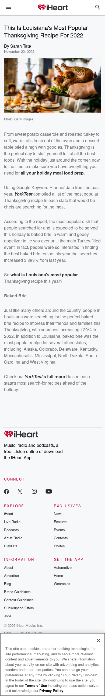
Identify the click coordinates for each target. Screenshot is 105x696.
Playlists (11, 545)
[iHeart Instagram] (34, 491)
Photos (59, 545)
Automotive (63, 567)
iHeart (8, 513)
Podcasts (11, 529)
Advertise (11, 575)
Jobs (8, 615)
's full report (55, 376)
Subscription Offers (19, 607)
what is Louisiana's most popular (44, 275)
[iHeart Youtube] (49, 491)
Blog (7, 583)
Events (59, 529)
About (8, 567)
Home (58, 575)
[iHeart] (52, 7)
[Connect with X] (20, 491)
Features (61, 521)
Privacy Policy (51, 690)
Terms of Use (36, 685)
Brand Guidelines (17, 591)
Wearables (62, 583)
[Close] (98, 640)
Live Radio (12, 521)
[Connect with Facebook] (6, 491)
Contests (61, 537)
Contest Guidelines (19, 599)
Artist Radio (13, 537)
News (58, 513)
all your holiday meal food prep (52, 173)
